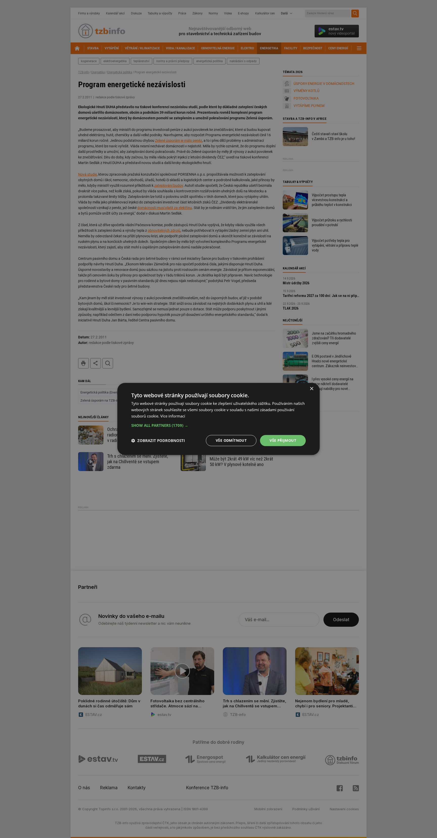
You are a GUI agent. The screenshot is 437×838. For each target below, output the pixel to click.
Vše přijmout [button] (283, 440)
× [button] (311, 389)
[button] (218, 425)
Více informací (172, 415)
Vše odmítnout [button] (231, 440)
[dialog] (218, 419)
